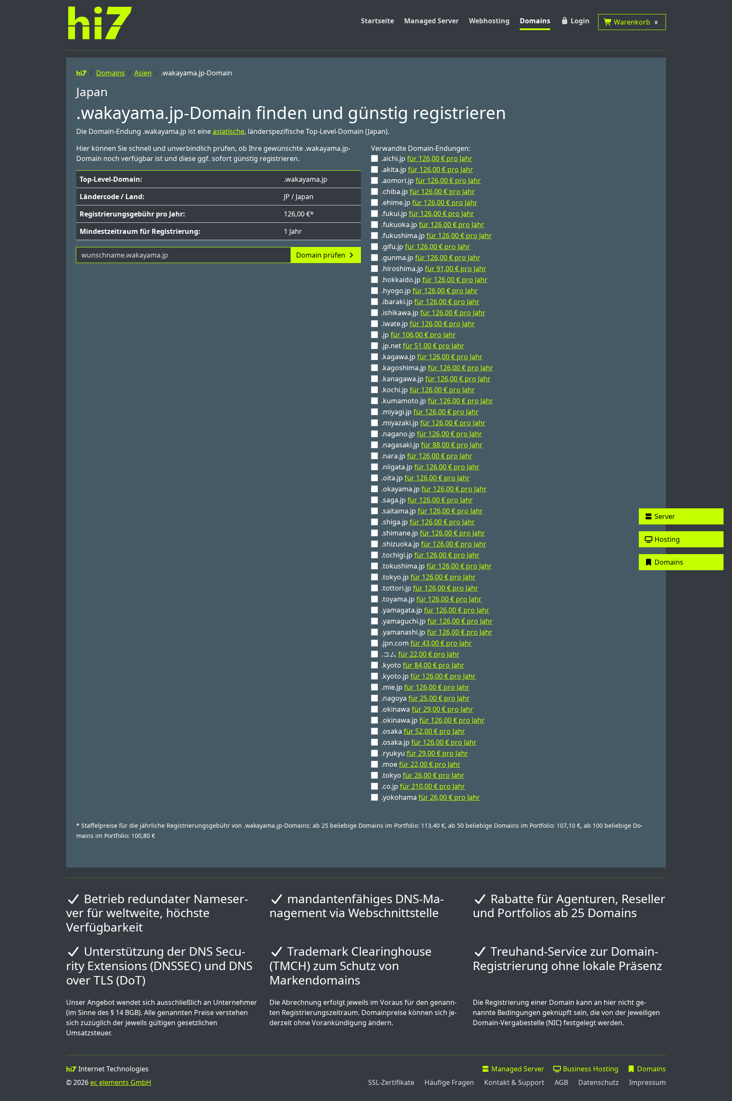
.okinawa (427, 709)
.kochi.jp (428, 389)
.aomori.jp (431, 180)
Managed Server (431, 20)
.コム (420, 654)
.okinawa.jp (433, 720)
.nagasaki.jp (431, 444)
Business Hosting (589, 1068)
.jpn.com (426, 643)
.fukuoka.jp (432, 224)
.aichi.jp (426, 158)
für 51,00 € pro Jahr (433, 345)
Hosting (666, 539)
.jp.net (422, 345)
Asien (143, 73)
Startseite (377, 20)
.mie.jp (425, 687)
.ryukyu (424, 753)
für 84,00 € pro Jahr (433, 665)
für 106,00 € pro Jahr (423, 334)
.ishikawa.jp (433, 312)
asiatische (228, 131)
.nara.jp (426, 455)
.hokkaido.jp (434, 279)
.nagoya (425, 698)
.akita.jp (427, 169)
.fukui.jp (427, 213)
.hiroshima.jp (433, 268)
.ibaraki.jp (430, 301)
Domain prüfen (321, 255)
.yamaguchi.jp (437, 621)
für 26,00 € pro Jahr (433, 775)
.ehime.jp (429, 202)
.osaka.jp (429, 742)
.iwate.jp (428, 323)
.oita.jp (425, 478)
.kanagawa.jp (436, 378)
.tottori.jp (429, 588)
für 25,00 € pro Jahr (439, 698)
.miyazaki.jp (433, 422)
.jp (418, 334)
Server (664, 516)
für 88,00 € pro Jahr (451, 444)
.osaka (423, 731)
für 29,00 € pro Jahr (442, 709)
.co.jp (423, 786)
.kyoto (422, 665)
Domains (535, 20)
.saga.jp (427, 500)
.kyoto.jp (428, 676)
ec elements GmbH (120, 1082)
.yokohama (430, 797)
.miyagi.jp (430, 411)
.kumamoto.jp (437, 400)
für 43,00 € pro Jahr (441, 643)
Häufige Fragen (449, 1082)
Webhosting (489, 20)
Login (579, 20)
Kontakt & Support (514, 1082)
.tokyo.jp (428, 577)
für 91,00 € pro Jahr (455, 268)
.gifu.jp (425, 246)
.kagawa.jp (431, 356)
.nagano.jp (431, 433)
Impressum (647, 1082)
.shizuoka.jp (433, 544)
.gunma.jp (430, 257)
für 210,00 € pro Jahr (432, 786)
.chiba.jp (428, 191)
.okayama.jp (434, 489)
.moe (420, 764)
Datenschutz (598, 1082)
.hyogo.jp (429, 290)
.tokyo (422, 775)
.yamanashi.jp (436, 632)
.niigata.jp (430, 466)
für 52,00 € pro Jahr (434, 731)
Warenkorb (634, 22)
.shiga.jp (428, 522)
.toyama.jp (431, 599)
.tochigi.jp (430, 555)
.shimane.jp (433, 533)
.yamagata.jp (435, 610)
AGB (561, 1082)
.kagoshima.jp (437, 367)
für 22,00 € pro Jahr (429, 654)
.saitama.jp (432, 511)
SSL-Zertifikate (391, 1082)
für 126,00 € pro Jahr (439, 158)
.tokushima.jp (436, 566)
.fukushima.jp (436, 235)
